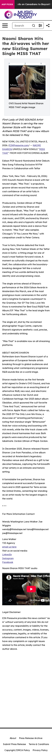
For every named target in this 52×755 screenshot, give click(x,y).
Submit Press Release (14, 744)
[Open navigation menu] (5, 25)
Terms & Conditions (39, 744)
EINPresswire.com (18, 145)
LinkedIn (7, 554)
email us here (9, 546)
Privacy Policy (40, 750)
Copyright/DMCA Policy (17, 750)
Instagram (8, 558)
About (13, 738)
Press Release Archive (30, 738)
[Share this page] (48, 25)
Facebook (7, 562)
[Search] (33, 25)
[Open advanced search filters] (40, 25)
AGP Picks (7, 4)
